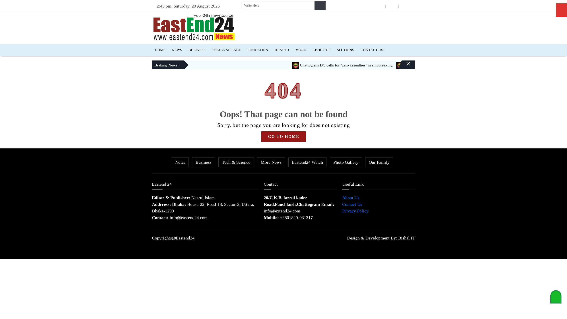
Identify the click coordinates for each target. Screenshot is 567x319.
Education (257, 50)
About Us (321, 50)
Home (160, 50)
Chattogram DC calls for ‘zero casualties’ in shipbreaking (339, 65)
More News (271, 162)
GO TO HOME (283, 136)
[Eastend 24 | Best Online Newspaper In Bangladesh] (194, 26)
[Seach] (320, 5)
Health (282, 50)
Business (197, 50)
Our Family (379, 162)
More (300, 50)
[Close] (404, 66)
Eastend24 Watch (307, 162)
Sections (345, 50)
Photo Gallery (345, 162)
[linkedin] (404, 6)
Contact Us (372, 50)
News (177, 50)
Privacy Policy (355, 210)
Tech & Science (226, 50)
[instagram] (392, 6)
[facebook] (379, 6)
